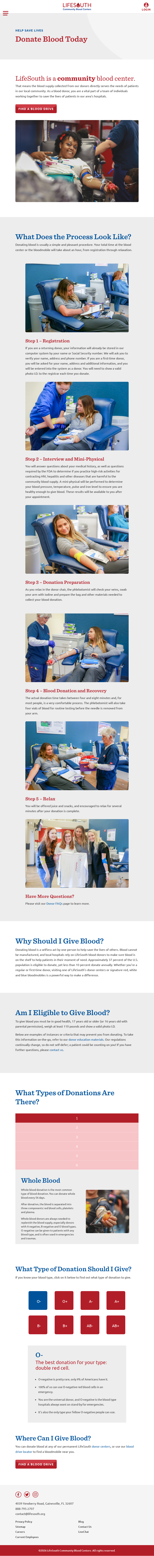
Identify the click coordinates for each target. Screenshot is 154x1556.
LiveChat (83, 1531)
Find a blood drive (36, 109)
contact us (56, 1050)
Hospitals (142, 24)
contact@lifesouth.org (30, 1513)
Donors (143, 18)
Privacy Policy (23, 1521)
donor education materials (86, 1039)
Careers (20, 1531)
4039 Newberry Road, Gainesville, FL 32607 (44, 1503)
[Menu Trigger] (5, 12)
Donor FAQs (54, 903)
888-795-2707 (24, 1508)
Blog (81, 1521)
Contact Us (84, 1526)
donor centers (101, 1446)
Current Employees (26, 1537)
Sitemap (20, 1526)
